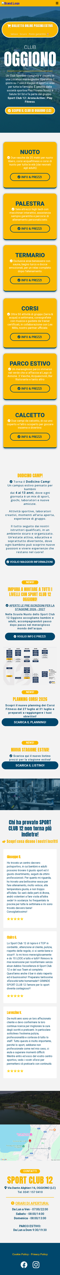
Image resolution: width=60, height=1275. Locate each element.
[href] (30, 1142)
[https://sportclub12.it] (11, 3)
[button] (56, 3)
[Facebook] (24, 1265)
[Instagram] (36, 1265)
